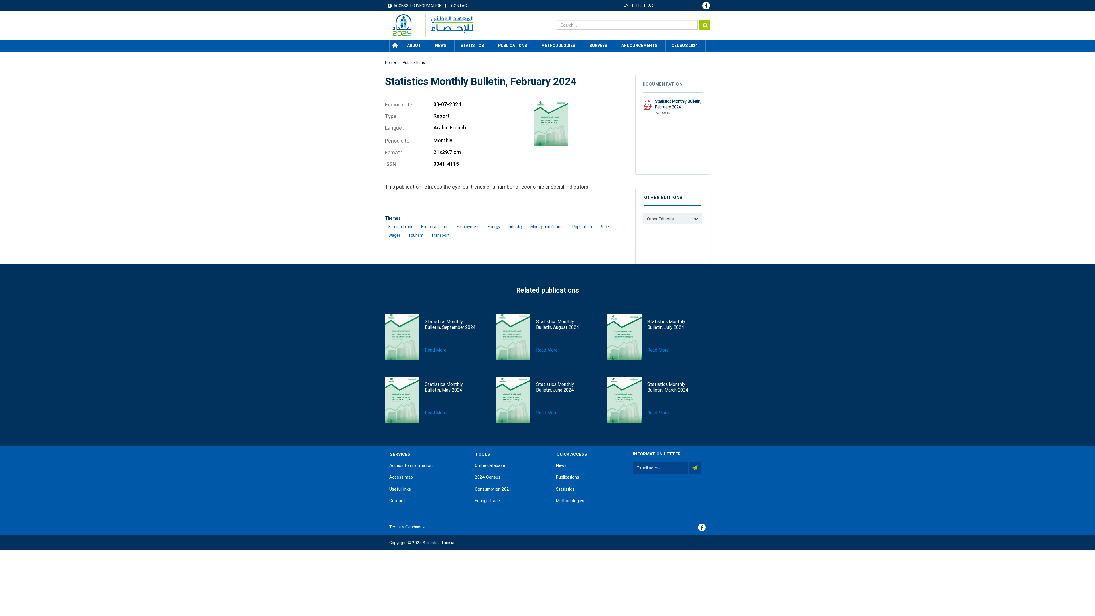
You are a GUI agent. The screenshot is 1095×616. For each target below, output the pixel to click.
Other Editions (660, 219)
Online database (490, 465)
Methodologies (570, 500)
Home (395, 45)
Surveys (598, 45)
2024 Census (487, 477)
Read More (435, 350)
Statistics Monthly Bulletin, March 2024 (667, 387)
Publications (512, 45)
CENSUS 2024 (684, 45)
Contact (460, 5)
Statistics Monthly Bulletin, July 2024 (666, 324)
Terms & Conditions (407, 527)
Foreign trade (487, 500)
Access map (401, 477)
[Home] (430, 25)
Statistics (565, 489)
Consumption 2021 (493, 489)
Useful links (400, 489)
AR (650, 5)
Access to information (418, 5)
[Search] (704, 25)
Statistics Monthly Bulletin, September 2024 (450, 324)
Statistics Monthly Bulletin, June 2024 (555, 387)
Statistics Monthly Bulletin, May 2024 (444, 387)
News (561, 465)
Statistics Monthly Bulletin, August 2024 (557, 324)
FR (638, 5)
